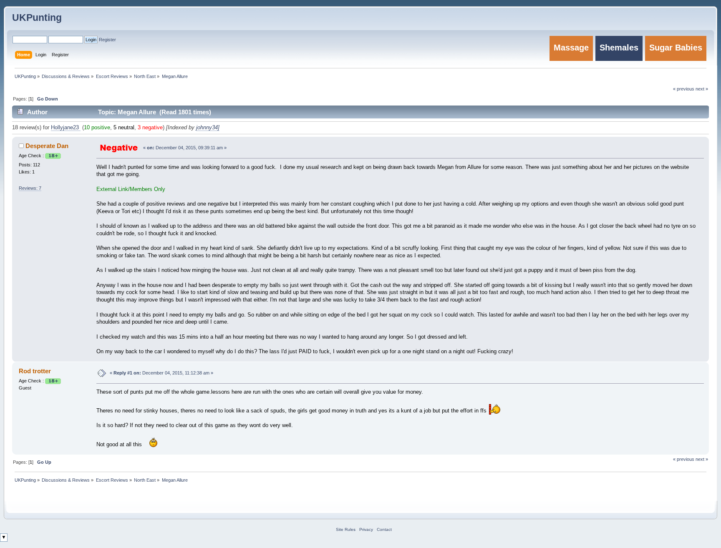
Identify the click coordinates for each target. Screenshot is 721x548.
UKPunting (37, 17)
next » (702, 459)
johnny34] (207, 128)
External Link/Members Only (130, 189)
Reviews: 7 (30, 188)
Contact (384, 529)
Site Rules (345, 529)
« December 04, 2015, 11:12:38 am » (161, 372)
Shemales (619, 47)
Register (107, 39)
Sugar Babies (675, 47)
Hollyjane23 (66, 128)
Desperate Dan (46, 145)
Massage (571, 47)
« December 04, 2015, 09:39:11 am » (185, 147)
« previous (683, 459)
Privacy (366, 529)
